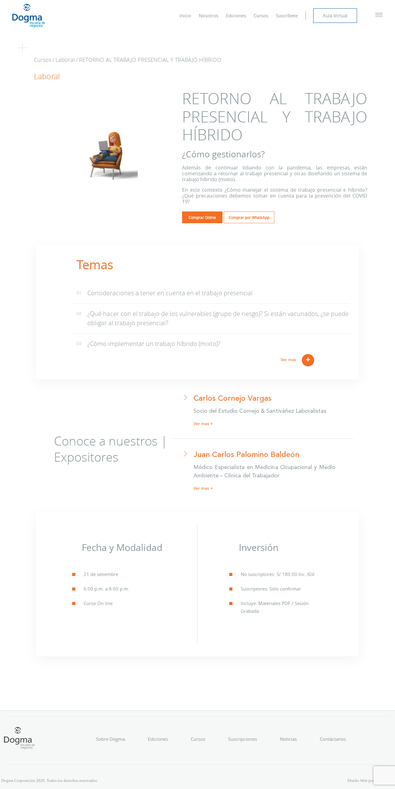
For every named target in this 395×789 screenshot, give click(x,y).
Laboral (65, 59)
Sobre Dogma (110, 739)
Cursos (261, 15)
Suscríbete (287, 15)
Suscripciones (242, 739)
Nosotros (208, 15)
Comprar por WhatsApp (249, 217)
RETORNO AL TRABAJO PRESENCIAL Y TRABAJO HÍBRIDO (150, 59)
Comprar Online (202, 217)
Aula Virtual (335, 15)
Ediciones (236, 15)
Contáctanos (333, 739)
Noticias (288, 739)
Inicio (185, 15)
